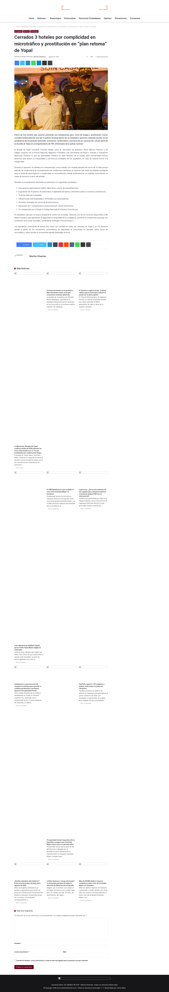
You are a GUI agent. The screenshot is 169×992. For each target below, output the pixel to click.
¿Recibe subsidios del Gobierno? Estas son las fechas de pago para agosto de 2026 (27, 883)
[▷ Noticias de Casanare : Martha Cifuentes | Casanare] (84, 7)
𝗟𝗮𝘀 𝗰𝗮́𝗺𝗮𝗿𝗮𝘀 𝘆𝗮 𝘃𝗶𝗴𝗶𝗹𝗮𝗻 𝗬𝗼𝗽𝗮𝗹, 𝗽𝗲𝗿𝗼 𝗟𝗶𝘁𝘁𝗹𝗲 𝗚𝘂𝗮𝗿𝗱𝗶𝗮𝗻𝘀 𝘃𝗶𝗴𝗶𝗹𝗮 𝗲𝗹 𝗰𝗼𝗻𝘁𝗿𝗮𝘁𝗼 (27, 648)
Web (64, 952)
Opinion (108, 18)
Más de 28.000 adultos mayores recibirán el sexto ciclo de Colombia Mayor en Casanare (92, 883)
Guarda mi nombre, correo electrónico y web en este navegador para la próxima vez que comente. (52, 960)
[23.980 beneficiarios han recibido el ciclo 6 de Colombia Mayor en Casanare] (61, 479)
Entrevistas (70, 18)
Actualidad (24, 26)
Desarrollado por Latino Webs (115, 988)
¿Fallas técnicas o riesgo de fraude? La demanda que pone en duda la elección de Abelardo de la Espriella (60, 883)
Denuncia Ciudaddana (90, 18)
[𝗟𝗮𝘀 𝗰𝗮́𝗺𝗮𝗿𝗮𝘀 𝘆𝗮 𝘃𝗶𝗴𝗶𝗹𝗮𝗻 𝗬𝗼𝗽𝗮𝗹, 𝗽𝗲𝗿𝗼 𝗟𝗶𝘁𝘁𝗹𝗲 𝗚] (28, 557)
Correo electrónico (21, 952)
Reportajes (55, 18)
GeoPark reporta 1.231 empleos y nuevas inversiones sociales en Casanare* (91, 686)
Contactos (135, 18)
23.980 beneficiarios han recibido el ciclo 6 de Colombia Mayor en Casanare (60, 492)
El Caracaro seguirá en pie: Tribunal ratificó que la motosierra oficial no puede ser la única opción (92, 293)
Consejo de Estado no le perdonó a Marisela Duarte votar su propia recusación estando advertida (60, 293)
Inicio (31, 18)
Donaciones (121, 18)
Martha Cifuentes (40, 57)
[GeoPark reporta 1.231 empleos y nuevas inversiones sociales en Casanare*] (93, 674)
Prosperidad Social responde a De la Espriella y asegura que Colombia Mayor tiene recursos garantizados (60, 842)
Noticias (41, 18)
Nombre (17, 943)
